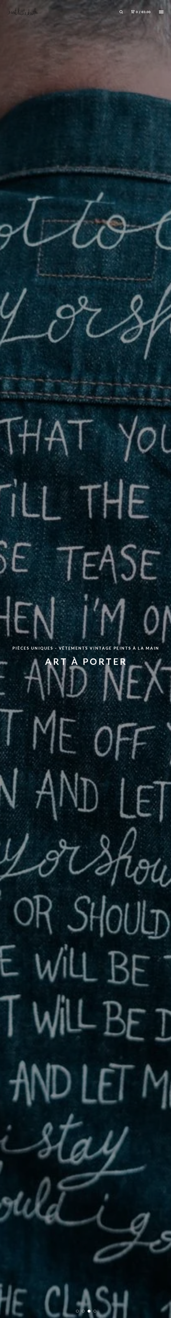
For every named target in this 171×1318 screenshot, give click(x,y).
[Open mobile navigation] (161, 12)
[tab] (77, 1311)
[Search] (121, 12)
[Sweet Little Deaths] (24, 12)
